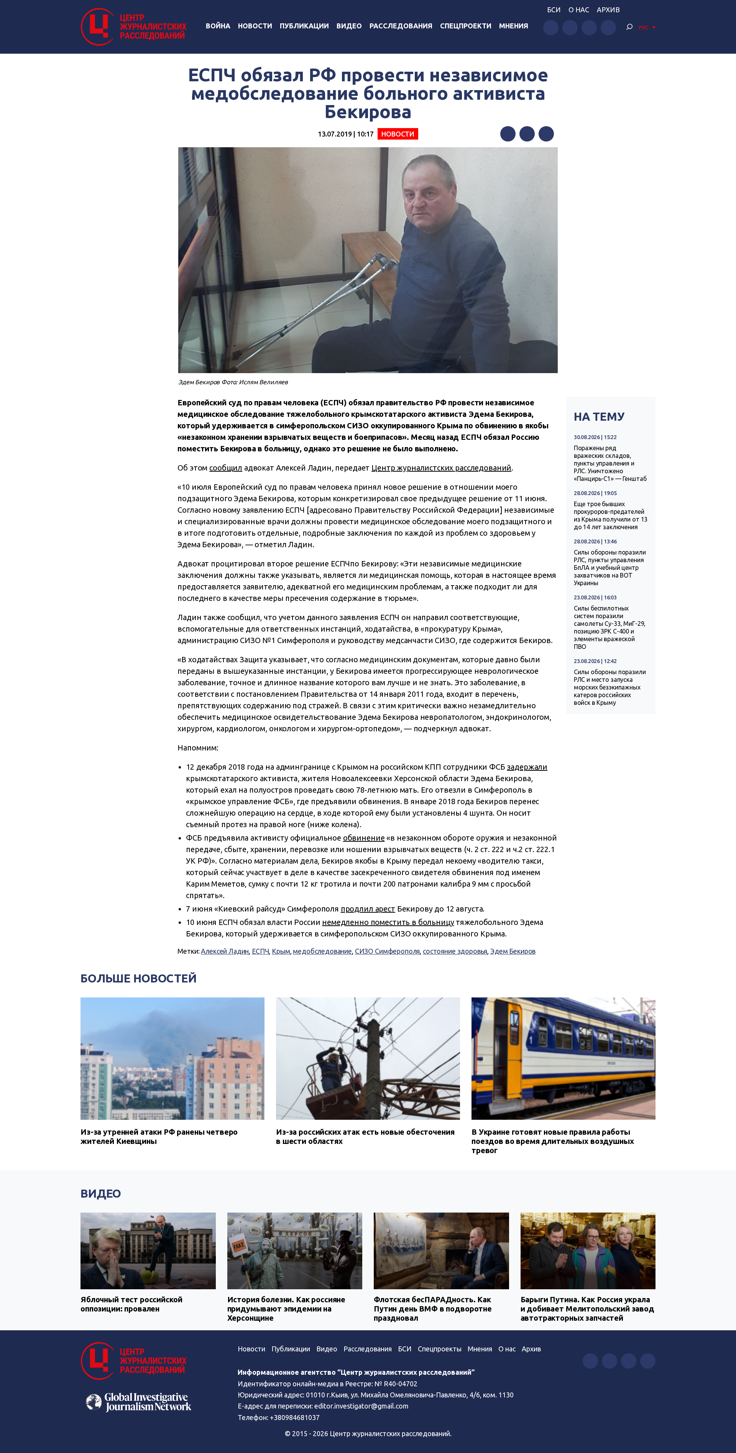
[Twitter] (527, 134)
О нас (578, 9)
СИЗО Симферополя (387, 951)
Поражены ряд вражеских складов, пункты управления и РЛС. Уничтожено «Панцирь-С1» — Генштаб (610, 463)
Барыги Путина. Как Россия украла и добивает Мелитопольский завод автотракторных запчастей (587, 1308)
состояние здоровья (455, 951)
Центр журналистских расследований (441, 467)
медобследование (322, 951)
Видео (349, 26)
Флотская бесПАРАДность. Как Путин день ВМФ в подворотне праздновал (433, 1308)
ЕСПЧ (260, 951)
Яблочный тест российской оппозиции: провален (131, 1304)
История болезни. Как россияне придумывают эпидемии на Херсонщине (286, 1308)
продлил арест (368, 908)
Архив (608, 9)
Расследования (401, 26)
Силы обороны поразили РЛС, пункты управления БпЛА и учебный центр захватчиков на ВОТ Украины (610, 567)
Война (218, 26)
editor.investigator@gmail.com (361, 1406)
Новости (255, 26)
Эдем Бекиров (513, 951)
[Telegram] (546, 134)
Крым (281, 951)
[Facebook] (508, 134)
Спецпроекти (465, 26)
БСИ (554, 9)
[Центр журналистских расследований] (135, 27)
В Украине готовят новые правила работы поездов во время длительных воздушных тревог (553, 1141)
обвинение (364, 837)
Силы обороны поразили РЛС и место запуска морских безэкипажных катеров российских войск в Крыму (610, 687)
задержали (527, 766)
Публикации (304, 26)
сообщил (225, 467)
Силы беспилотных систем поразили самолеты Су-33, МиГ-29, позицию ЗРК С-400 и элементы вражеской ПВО (610, 627)
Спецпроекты (440, 1349)
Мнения (513, 26)
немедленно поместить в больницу (388, 922)
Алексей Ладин (225, 951)
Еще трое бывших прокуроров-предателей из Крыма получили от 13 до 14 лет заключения (611, 515)
